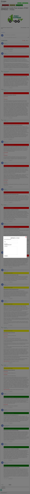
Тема (5, 241)
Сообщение (5, 246)
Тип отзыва (5, 243)
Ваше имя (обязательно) (7, 239)
